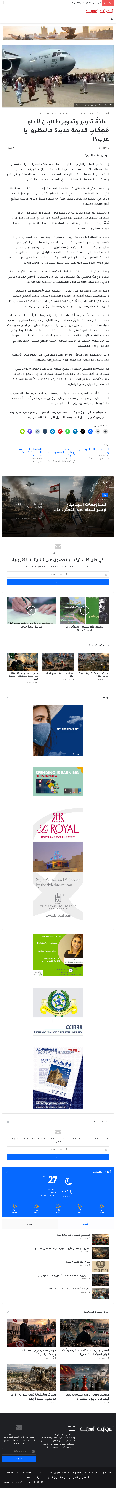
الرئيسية (103, 114)
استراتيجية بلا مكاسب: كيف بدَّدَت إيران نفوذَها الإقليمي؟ (63, 1276)
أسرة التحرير (17, 1482)
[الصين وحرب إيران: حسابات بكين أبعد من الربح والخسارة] (84, 1377)
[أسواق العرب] (99, 11)
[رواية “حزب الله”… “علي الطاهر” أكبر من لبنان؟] (93, 662)
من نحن (27, 1482)
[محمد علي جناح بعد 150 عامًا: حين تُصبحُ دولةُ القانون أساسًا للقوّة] (22, 662)
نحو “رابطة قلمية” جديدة (78, 1262)
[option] (58, 506)
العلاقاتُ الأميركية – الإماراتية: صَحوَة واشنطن (30, 452)
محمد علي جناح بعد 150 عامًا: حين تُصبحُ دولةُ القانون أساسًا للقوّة (23, 676)
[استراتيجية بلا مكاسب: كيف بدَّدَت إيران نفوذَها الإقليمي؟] (100, 1280)
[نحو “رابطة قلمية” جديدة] (100, 1266)
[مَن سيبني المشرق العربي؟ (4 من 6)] (100, 1239)
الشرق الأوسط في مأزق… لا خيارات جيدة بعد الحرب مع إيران (62, 1249)
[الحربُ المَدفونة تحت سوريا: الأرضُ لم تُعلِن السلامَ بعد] (31, 1377)
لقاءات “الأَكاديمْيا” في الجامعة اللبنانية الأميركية (66, 1289)
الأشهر (86, 1224)
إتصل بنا (6, 1482)
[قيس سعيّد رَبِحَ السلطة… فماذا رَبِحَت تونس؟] (31, 1333)
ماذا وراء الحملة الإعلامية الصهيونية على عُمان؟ (60, 452)
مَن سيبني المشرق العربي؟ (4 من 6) (73, 1235)
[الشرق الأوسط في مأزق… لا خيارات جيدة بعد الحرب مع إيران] (100, 1253)
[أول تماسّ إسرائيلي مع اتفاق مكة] (57, 662)
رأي (97, 114)
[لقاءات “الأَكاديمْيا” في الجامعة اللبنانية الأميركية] (100, 1293)
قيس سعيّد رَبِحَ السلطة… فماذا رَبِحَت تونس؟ (82, 3)
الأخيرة (30, 1224)
